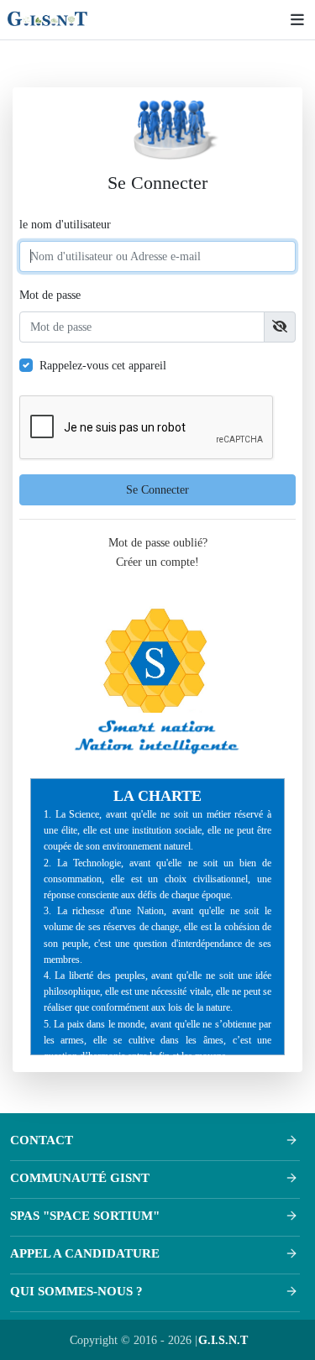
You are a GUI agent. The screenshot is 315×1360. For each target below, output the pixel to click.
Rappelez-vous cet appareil (102, 365)
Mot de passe (50, 294)
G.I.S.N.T (223, 1340)
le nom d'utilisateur (65, 224)
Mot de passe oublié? (157, 542)
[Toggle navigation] (293, 20)
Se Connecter (157, 489)
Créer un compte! (157, 561)
